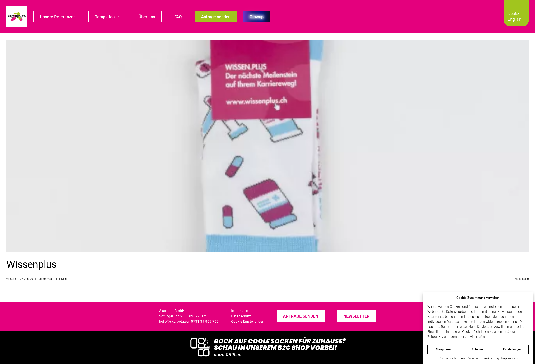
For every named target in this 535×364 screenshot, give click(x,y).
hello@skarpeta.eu (174, 321)
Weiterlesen (522, 278)
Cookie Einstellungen (247, 321)
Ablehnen (478, 349)
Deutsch (515, 13)
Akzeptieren (444, 349)
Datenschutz (241, 316)
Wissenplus (31, 264)
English (514, 19)
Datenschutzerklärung (483, 358)
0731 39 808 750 (205, 321)
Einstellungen (512, 349)
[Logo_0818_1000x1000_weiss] (200, 338)
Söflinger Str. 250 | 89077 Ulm (183, 316)
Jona (14, 278)
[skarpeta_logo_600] (16, 8)
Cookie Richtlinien (451, 358)
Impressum (509, 358)
